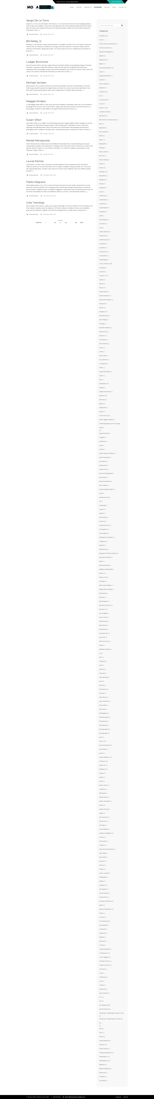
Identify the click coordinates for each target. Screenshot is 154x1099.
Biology (101, 148)
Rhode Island (103, 797)
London (101, 521)
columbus (102, 247)
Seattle (101, 861)
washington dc (103, 1060)
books (101, 164)
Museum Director (104, 605)
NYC (100, 657)
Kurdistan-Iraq (103, 497)
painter (101, 669)
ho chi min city (103, 415)
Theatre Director (104, 965)
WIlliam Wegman (104, 1068)
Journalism (102, 461)
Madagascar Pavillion (106, 537)
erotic (101, 347)
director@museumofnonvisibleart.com (75, 1097)
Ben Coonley (103, 132)
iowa (100, 445)
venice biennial (103, 1040)
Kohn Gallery (103, 485)
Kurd (100, 493)
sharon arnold (103, 873)
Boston (101, 168)
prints (101, 753)
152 (55, 222)
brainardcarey (33, 34)
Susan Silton (34, 119)
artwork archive (104, 112)
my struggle (103, 613)
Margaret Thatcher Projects (108, 553)
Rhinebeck (102, 793)
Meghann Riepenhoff (105, 569)
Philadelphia (103, 713)
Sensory (101, 865)
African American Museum (107, 44)
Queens (101, 773)
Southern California (105, 901)
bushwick (102, 188)
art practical (103, 100)
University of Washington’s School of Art (110, 1021)
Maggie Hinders (36, 101)
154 (66, 222)
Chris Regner (103, 220)
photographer (103, 729)
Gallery (107, 7)
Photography (103, 733)
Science (101, 837)
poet (100, 737)
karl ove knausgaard (105, 473)
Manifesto (87, 7)
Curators (102, 275)
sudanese (102, 933)
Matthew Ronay (104, 565)
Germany (102, 399)
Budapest (102, 180)
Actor (101, 40)
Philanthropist (103, 717)
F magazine (102, 363)
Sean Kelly (102, 853)
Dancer (101, 287)
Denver (101, 307)
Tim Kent (102, 969)
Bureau (101, 184)
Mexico (101, 573)
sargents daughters (105, 833)
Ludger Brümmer (37, 61)
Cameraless (102, 200)
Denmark (102, 303)
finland (101, 387)
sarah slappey (103, 829)
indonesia (102, 441)
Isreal (101, 449)
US (100, 1028)
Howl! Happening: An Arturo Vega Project (109, 425)
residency (102, 789)
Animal (101, 80)
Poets (101, 741)
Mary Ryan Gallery (105, 557)
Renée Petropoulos (38, 140)
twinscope (102, 989)
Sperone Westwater (105, 909)
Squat (101, 913)
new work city (103, 633)
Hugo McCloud (103, 433)
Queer (101, 777)
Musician (102, 609)
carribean (102, 204)
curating (102, 267)
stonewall (102, 929)
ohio (100, 665)
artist (101, 104)
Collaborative (103, 240)
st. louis (101, 917)
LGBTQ (101, 513)
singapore (102, 885)
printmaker (102, 749)
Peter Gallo (102, 705)
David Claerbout (104, 295)
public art (102, 765)
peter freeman (103, 701)
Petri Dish (102, 709)
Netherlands (103, 621)
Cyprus (101, 279)
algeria (101, 56)
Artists (101, 108)
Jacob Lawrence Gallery (106, 453)
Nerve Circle (103, 617)
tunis (100, 981)
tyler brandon (103, 993)
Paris (100, 681)
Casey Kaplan (103, 208)
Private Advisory (104, 757)
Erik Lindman (103, 343)
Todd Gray (102, 977)
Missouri (102, 597)
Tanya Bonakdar (104, 949)
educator (102, 335)
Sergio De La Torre (37, 20)
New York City (103, 641)
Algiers (101, 64)
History (79, 7)
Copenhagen (103, 259)
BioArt (101, 140)
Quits (101, 781)
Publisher (102, 769)
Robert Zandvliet (104, 801)
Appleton (102, 88)
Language (102, 505)
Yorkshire (102, 1076)
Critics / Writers (104, 263)
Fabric (101, 367)
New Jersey (102, 629)
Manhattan (102, 549)
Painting (102, 673)
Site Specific (103, 889)
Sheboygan (102, 877)
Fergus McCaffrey (104, 371)
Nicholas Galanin (104, 649)
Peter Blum (102, 697)
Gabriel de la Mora (105, 391)
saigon (101, 813)
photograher (103, 725)
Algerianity (102, 60)
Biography (102, 144)
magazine (102, 541)
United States (103, 1009)
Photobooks (103, 721)
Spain (101, 905)
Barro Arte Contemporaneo (107, 120)
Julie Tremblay (35, 202)
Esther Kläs (102, 355)
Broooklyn (102, 176)
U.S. (100, 997)
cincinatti (102, 224)
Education (102, 331)
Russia (101, 805)
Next (82, 222)
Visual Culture (103, 1048)
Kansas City (103, 469)
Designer (102, 311)
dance (101, 283)
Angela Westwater (105, 76)
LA (100, 501)
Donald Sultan (103, 315)
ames (101, 72)
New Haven (102, 625)
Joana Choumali (104, 457)
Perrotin (101, 693)
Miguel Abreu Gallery (105, 589)
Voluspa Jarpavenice (105, 1052)
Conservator (103, 255)
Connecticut (103, 251)
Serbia (101, 869)
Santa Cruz (102, 821)
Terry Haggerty (104, 957)
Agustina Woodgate (105, 52)
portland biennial (104, 745)
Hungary (102, 437)
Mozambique (103, 601)
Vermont (102, 1044)
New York (102, 637)
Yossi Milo (102, 1080)
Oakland (102, 661)
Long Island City (104, 525)
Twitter (125, 1097)
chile (100, 216)
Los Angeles (102, 529)
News (114, 7)
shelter (101, 881)
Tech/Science (103, 953)
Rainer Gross (103, 785)
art (100, 96)
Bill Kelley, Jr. (34, 41)
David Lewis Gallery (105, 299)
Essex (101, 351)
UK (100, 1001)
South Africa (103, 897)
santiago (102, 825)
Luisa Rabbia (103, 533)
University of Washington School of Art (111, 1013)
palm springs (103, 677)
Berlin (101, 136)
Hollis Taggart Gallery (106, 419)
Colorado (102, 243)
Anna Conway (103, 84)
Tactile (101, 945)
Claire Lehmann (104, 232)
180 (76, 222)
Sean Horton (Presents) (106, 849)
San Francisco (103, 817)
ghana (101, 403)
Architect (102, 92)
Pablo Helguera (35, 181)
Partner (101, 685)
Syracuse (102, 941)
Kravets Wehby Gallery (106, 489)
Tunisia (101, 985)
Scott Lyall (102, 841)
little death (102, 517)
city (100, 228)
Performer (102, 689)
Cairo (101, 192)
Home (72, 7)
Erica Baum (102, 339)
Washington (103, 1056)
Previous (39, 222)
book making (103, 160)
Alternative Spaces (105, 68)
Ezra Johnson (103, 359)
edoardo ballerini (104, 327)
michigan (102, 581)
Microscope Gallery (105, 585)
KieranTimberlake (104, 481)
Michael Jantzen (36, 82)
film (100, 379)
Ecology (101, 323)
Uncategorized (103, 1005)
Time (100, 973)
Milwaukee (102, 593)
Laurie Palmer (35, 161)
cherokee (102, 212)
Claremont (102, 236)
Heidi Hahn (102, 407)
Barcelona (102, 116)
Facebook (118, 1097)
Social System (103, 893)
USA (100, 1032)
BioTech (101, 156)
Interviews (98, 7)
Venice (101, 1036)
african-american (104, 48)
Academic (102, 36)
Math (101, 561)
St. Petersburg (103, 921)
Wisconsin (102, 1072)
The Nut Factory (104, 961)
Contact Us (122, 7)
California (102, 196)
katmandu (102, 477)
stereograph (103, 925)
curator (101, 271)
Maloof (101, 545)
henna (101, 411)
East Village (103, 319)
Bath (100, 124)
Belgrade (102, 128)
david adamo (103, 291)
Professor (102, 761)
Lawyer (101, 509)
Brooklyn (102, 172)
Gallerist (102, 395)
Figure (101, 375)
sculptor (101, 845)
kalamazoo (102, 465)
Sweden (101, 937)
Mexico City (102, 577)
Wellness (102, 1064)
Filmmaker (102, 383)
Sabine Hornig (103, 809)
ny (100, 653)
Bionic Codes (103, 152)
